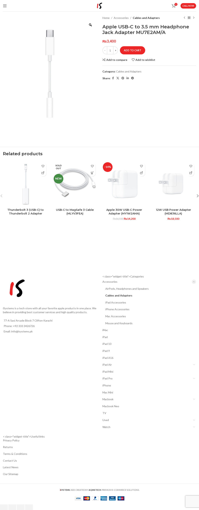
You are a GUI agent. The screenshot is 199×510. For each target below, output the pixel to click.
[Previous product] (184, 18)
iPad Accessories (115, 302)
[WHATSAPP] (43, 173)
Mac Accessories (115, 316)
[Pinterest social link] (122, 78)
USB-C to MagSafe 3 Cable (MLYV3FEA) (75, 211)
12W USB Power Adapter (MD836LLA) (173, 211)
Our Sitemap (10, 474)
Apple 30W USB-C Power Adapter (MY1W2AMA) (124, 211)
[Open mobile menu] (5, 6)
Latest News (10, 467)
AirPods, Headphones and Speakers (127, 288)
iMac (105, 330)
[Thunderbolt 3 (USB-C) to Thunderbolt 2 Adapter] (25, 183)
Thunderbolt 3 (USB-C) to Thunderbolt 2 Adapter (25, 211)
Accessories (121, 17)
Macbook (107, 399)
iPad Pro (107, 378)
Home (106, 17)
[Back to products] (189, 18)
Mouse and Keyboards (119, 323)
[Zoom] (90, 24)
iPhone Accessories (117, 309)
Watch (106, 427)
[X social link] (117, 78)
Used (105, 420)
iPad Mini (107, 371)
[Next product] (193, 18)
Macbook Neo (110, 406)
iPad (105, 337)
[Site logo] (99, 5)
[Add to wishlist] (43, 166)
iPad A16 (107, 357)
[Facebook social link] (113, 78)
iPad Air (107, 364)
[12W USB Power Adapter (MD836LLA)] (173, 183)
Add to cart (132, 50)
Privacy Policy (11, 440)
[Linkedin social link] (127, 78)
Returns (8, 447)
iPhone (106, 385)
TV (104, 413)
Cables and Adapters (146, 17)
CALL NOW (188, 5)
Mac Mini (107, 392)
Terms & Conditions (15, 453)
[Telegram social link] (132, 78)
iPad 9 (106, 350)
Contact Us (10, 460)
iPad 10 (106, 343)
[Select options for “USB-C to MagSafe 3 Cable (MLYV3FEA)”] (92, 173)
